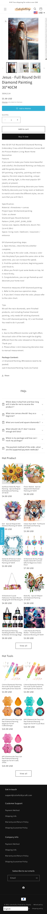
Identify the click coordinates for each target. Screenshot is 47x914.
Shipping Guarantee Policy (16, 828)
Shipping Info (11, 816)
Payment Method (12, 810)
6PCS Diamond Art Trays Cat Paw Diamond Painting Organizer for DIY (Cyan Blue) (34, 721)
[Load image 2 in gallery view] (23, 67)
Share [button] (7, 375)
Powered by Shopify (24, 904)
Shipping (4, 102)
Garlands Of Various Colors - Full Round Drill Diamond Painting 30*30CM (12, 561)
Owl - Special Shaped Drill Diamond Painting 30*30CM (12, 525)
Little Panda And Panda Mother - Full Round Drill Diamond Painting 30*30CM (33, 633)
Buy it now (23, 136)
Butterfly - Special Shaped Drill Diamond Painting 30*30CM (33, 598)
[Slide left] (3, 68)
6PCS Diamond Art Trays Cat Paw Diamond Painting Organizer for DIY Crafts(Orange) (12, 722)
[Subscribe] (36, 878)
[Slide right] (44, 68)
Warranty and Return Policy (16, 822)
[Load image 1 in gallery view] (11, 67)
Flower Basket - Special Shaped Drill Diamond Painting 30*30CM (32, 489)
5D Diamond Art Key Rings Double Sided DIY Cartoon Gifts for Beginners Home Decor (33, 562)
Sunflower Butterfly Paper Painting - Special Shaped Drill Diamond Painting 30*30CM (11, 490)
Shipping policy (37, 908)
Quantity (5, 115)
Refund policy (38, 904)
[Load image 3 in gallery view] (35, 67)
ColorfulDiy (13, 904)
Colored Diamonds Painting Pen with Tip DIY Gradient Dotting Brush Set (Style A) (33, 687)
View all (23, 645)
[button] (5, 9)
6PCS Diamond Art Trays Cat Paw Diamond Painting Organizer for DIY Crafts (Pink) (12, 760)
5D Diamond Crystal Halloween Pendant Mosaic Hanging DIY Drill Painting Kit (12, 598)
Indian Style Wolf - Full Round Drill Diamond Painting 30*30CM (34, 526)
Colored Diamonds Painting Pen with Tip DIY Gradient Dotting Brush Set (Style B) (12, 687)
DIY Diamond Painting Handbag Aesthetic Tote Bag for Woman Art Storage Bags (12, 633)
